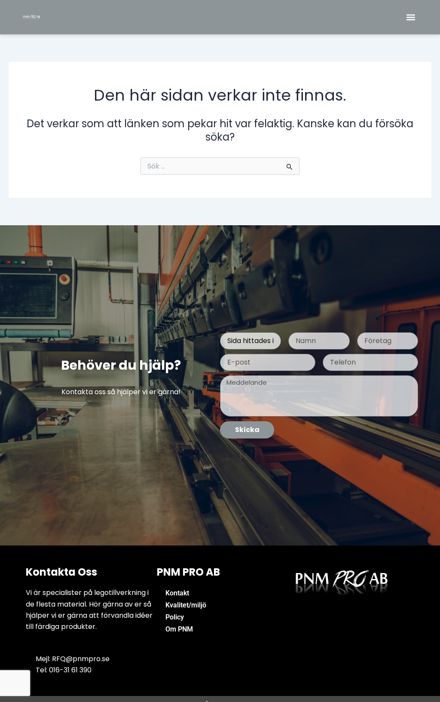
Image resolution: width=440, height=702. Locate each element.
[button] (411, 17)
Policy (174, 617)
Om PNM (179, 629)
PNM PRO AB (188, 572)
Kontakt (177, 593)
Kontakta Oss (61, 572)
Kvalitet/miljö (185, 605)
